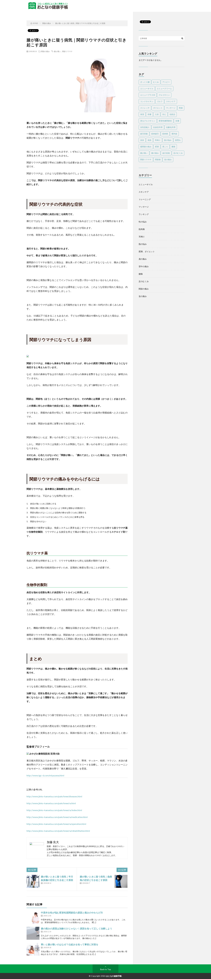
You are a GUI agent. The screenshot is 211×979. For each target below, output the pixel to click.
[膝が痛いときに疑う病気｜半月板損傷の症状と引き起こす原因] (33, 881)
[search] (182, 38)
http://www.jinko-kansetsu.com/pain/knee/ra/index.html (54, 810)
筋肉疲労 (155, 134)
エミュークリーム (164, 88)
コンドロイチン (146, 101)
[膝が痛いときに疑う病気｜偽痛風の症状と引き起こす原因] (121, 881)
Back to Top (105, 969)
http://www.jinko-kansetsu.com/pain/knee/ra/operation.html (56, 824)
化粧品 (172, 114)
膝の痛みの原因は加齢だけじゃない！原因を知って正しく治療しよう (76, 928)
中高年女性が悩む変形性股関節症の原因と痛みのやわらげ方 (72, 912)
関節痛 (158, 159)
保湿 (142, 114)
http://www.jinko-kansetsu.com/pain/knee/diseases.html (54, 796)
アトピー (166, 82)
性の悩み (143, 221)
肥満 (157, 146)
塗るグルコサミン (147, 121)
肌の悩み (168, 140)
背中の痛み (144, 266)
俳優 (149, 114)
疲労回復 (144, 134)
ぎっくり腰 (145, 82)
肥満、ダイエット (147, 251)
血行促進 (166, 153)
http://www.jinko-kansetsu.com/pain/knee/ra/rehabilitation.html (58, 830)
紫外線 (174, 134)
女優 (177, 121)
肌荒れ (178, 140)
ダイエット (157, 108)
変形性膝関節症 (165, 121)
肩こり (165, 146)
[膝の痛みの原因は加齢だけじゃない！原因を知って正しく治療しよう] (33, 933)
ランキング (144, 214)
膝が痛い (57, 51)
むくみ (156, 82)
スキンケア (170, 101)
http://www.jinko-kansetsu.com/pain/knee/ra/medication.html (57, 817)
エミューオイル (146, 88)
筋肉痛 (165, 134)
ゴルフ (159, 101)
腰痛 (173, 146)
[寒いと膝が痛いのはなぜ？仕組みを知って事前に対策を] (33, 949)
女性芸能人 (145, 127)
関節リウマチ (67, 51)
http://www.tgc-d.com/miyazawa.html (45, 775)
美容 (142, 140)
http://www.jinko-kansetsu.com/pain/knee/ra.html (51, 803)
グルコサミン (164, 95)
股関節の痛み (145, 146)
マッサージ (170, 108)
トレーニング (145, 199)
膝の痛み (155, 153)
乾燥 (181, 108)
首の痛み (168, 159)
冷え (164, 114)
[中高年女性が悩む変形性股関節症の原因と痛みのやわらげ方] (33, 917)
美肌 (149, 140)
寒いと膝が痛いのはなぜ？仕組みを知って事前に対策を (69, 944)
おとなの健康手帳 (114, 976)
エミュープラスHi (147, 95)
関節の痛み (45, 51)
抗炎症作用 (157, 127)
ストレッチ (145, 108)
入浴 (157, 114)
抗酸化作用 (170, 127)
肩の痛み (143, 259)
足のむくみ (178, 153)
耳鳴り (157, 140)
